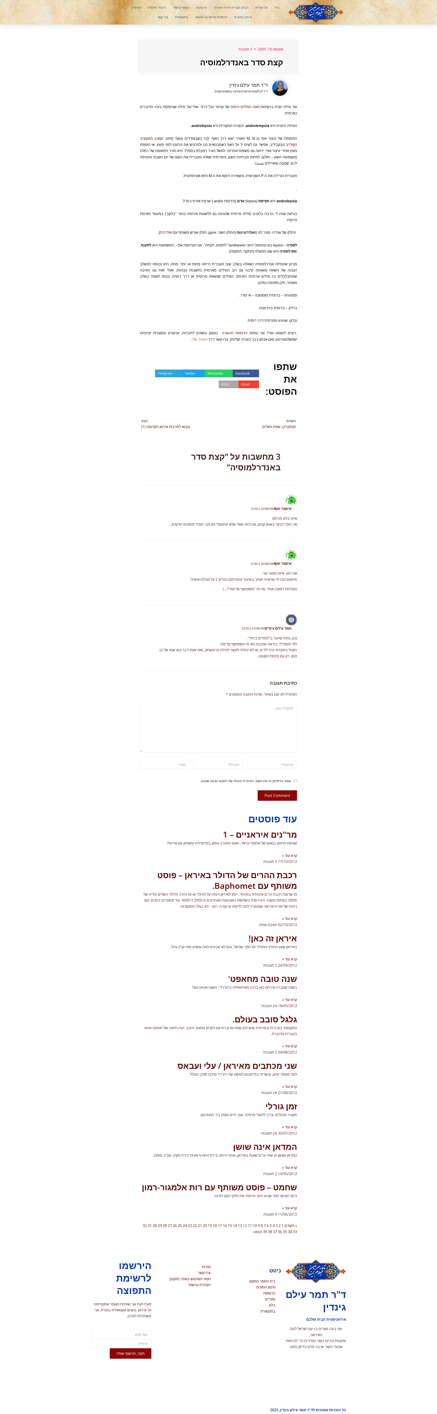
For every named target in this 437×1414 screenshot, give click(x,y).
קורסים (136, 7)
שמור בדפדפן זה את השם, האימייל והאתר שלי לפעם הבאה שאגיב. (245, 781)
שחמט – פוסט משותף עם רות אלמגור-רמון (219, 1187)
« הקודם (291, 1225)
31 (150, 1225)
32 (145, 1225)
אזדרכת (166, 232)
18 (215, 1225)
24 (185, 1225)
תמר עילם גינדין (278, 628)
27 (170, 1225)
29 (160, 1225)
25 (180, 1225)
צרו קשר (162, 17)
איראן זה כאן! (273, 938)
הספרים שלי (181, 7)
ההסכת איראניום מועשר (211, 17)
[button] (110, 12)
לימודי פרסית (157, 7)
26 (175, 1225)
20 (205, 1225)
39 (265, 1231)
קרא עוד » (289, 855)
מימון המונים (243, 17)
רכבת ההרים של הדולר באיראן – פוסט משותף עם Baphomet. (227, 880)
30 (155, 1225)
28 (165, 1225)
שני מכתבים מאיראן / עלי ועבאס (237, 1065)
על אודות (261, 7)
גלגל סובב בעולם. (264, 1019)
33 (295, 1231)
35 (285, 1231)
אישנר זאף (283, 508)
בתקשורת (181, 17)
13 (240, 1225)
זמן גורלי (281, 1106)
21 (200, 1225)
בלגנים (258, 214)
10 (255, 1225)
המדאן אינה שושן (265, 1146)
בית (276, 7)
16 (225, 1225)
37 (275, 1231)
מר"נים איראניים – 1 (260, 834)
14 (235, 1225)
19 (210, 1225)
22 (195, 1225)
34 (290, 1231)
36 (280, 1231)
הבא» (257, 1231)
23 (190, 1225)
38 (270, 1231)
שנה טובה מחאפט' (262, 978)
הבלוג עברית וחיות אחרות (231, 7)
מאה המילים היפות (245, 107)
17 (220, 1225)
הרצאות (201, 7)
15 (230, 1225)
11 (250, 1225)
